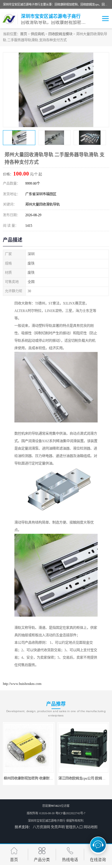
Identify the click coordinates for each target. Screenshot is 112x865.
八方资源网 (41, 827)
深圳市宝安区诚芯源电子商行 (46, 820)
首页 (23, 34)
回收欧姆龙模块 (60, 34)
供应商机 (38, 34)
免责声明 (58, 827)
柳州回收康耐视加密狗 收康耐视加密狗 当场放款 (38, 778)
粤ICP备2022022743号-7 (70, 813)
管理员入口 (74, 827)
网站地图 (90, 827)
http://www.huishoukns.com (22, 684)
